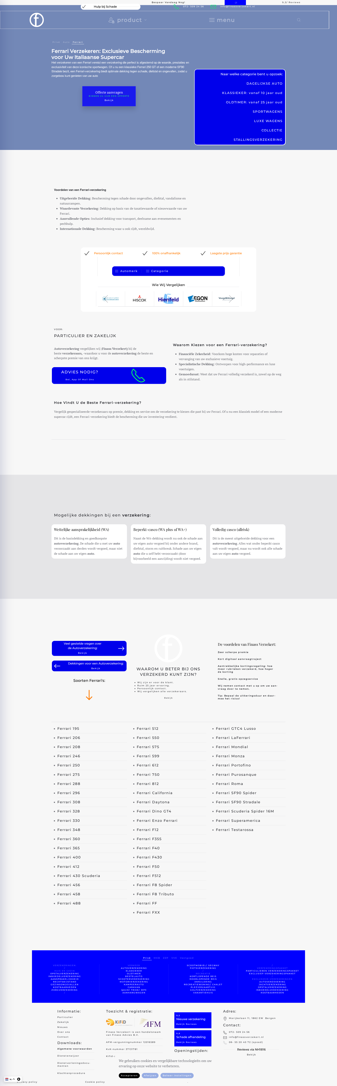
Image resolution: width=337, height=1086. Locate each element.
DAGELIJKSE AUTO (265, 83)
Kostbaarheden (64, 987)
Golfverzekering (203, 990)
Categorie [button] (159, 271)
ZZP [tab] (165, 958)
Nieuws (62, 1027)
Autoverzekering (134, 968)
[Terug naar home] (36, 20)
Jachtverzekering (272, 984)
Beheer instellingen (177, 1075)
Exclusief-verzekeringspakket (272, 973)
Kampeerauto (134, 984)
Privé (56, 42)
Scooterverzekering (134, 979)
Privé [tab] (147, 958)
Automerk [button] (129, 271)
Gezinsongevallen (65, 984)
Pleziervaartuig (203, 987)
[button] (222, 20)
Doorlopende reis (203, 979)
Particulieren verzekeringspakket (272, 971)
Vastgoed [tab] (187, 958)
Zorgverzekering (64, 990)
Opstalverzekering (64, 973)
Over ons (63, 1032)
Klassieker (134, 971)
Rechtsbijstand (64, 982)
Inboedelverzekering (64, 976)
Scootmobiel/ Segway (203, 965)
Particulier (65, 1017)
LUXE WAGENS (268, 121)
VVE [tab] (174, 958)
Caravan (134, 987)
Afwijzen (150, 1075)
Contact (63, 1037)
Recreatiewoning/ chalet (203, 984)
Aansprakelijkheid (65, 979)
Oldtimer (134, 973)
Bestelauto (134, 976)
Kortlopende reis (203, 976)
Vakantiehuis (203, 992)
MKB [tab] (157, 958)
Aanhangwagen (133, 992)
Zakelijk (63, 1022)
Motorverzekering (134, 982)
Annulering (203, 982)
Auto (66, 42)
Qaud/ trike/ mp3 (134, 990)
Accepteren (129, 1075)
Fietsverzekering (203, 968)
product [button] (129, 20)
